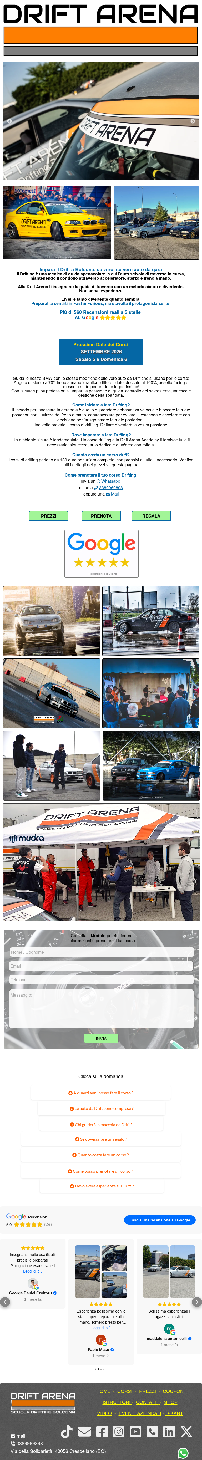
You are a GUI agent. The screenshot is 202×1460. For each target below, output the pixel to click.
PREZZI (48, 516)
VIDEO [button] (104, 1413)
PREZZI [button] (147, 1390)
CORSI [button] (124, 1390)
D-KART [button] (174, 1413)
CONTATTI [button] (147, 1401)
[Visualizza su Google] (33, 1340)
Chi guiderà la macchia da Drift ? (103, 1124)
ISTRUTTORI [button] (116, 1401)
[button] (5, 1302)
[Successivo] (192, 121)
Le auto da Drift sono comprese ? (103, 1108)
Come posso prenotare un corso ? (103, 1170)
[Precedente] (9, 121)
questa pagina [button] (125, 465)
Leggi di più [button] (32, 1327)
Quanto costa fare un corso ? (103, 1154)
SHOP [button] (171, 1401)
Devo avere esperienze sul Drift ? (104, 1185)
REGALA (151, 516)
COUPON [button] (173, 1390)
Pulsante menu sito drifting (189, 35)
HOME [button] (103, 1390)
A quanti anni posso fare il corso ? (103, 1092)
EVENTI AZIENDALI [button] (140, 1413)
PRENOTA (101, 516)
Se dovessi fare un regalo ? (103, 1138)
